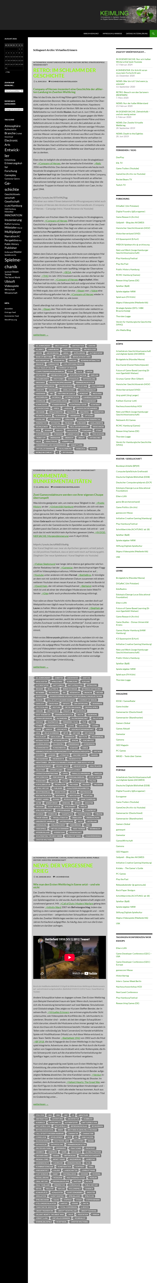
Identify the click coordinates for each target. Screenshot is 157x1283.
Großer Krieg (42, 1156)
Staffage (68, 1200)
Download (9, 137)
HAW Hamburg (10, 209)
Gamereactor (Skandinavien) (129, 717)
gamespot (120, 829)
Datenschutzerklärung (137, 33)
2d (73, 1115)
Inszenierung (42, 397)
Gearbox (40, 1152)
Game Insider (122, 706)
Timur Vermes (42, 818)
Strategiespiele (97, 62)
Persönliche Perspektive (89, 419)
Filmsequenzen (66, 386)
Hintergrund (70, 1156)
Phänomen (41, 781)
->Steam (80, 290)
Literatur (64, 755)
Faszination (53, 722)
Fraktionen (76, 1148)
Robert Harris (42, 799)
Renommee (60, 796)
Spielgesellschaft (44, 810)
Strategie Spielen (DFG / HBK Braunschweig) (130, 309)
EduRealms (121, 589)
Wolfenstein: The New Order (49, 836)
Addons (92, 346)
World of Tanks (73, 836)
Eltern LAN (121, 496)
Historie (76, 733)
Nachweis (71, 412)
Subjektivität (73, 434)
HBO (52, 394)
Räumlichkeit (42, 427)
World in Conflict (44, 452)
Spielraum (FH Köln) (125, 297)
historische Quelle (66, 394)
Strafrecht (90, 810)
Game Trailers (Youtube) (127, 168)
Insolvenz (97, 394)
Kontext (74, 748)
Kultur (8, 223)
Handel (56, 1156)
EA (76, 1137)
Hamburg (16, 205)
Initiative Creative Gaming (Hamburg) (134, 518)
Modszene (57, 1178)
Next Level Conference (127, 992)
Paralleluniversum (81, 773)
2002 (50, 1115)
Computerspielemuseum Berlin (50, 371)
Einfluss (94, 375)
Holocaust (41, 737)
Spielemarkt (70, 807)
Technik (8, 274)
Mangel (94, 755)
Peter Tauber (95, 777)
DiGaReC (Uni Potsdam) (127, 206)
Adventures (57, 1119)
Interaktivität (42, 740)
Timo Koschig (98, 434)
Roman (56, 799)
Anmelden (9, 308)
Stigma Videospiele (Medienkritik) (132, 302)
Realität (50, 1189)
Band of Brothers (44, 357)
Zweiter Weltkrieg (44, 840)
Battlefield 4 (62, 357)
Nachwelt (85, 412)
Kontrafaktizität (78, 405)
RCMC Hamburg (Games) (128, 275)
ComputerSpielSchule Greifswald (132, 471)
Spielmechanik (42, 1200)
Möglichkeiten (56, 412)
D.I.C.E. (80, 371)
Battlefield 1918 (89, 1122)
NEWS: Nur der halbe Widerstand (132, 103)
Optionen (89, 416)
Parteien (77, 1181)
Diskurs (39, 711)
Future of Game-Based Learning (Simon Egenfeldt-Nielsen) (133, 371)
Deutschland (42, 707)
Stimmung (58, 434)
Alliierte (40, 349)
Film (84, 722)
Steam (98, 430)
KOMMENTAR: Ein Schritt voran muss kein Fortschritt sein (131, 71)
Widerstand (59, 832)
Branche (40, 364)
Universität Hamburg (45, 821)
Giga (38, 733)
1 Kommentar (62, 877)
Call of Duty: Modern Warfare (61, 700)
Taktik (85, 1203)
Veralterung (51, 441)
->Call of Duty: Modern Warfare (76, 903)
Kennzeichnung (74, 1163)
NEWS (89, 857)
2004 (58, 1115)
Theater (98, 814)
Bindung (73, 360)
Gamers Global (123, 723)
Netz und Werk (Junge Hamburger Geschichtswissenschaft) (132, 251)
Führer (39, 726)
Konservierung (59, 405)
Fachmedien (62, 718)
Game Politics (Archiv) (126, 507)
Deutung (56, 707)
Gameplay (10, 175)
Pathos (89, 1181)
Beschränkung (43, 360)
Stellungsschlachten (46, 1203)
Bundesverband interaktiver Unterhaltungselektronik (76, 696)
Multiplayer (95, 766)
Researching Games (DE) (127, 280)
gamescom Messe (124, 512)
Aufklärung (79, 353)
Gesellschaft (69, 390)
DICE (69, 1137)
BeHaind (39, 689)
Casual (63, 857)
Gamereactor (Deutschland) (129, 712)
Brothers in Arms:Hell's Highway (82, 1130)
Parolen (98, 773)
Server (78, 803)
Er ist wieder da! (43, 715)
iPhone (75, 740)
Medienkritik (58, 759)
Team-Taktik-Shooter (46, 1207)
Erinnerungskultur (85, 382)
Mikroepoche (79, 766)
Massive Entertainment (87, 408)
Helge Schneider (51, 733)
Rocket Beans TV (124, 179)
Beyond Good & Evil (45, 1130)
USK (118, 557)
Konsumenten (59, 748)
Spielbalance (74, 1196)
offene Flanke (56, 770)
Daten (89, 371)
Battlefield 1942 (75, 685)
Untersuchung (66, 821)
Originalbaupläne (60, 1181)
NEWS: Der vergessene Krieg (63, 868)
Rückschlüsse (70, 799)
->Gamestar (66, 567)
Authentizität (96, 353)
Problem (69, 423)
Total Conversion (68, 1207)
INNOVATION (13, 215)
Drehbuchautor (58, 375)
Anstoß (86, 678)
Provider (74, 784)
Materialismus (69, 1174)
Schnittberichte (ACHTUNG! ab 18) (133, 529)
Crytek (19, 133)
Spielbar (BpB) (123, 286)
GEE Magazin (122, 745)
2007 (66, 1115)
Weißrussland (43, 832)
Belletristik (53, 689)
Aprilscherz (57, 681)
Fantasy (39, 722)
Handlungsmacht (87, 390)
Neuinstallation (43, 416)
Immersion (70, 737)
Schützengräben (75, 1192)
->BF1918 (38, 1041)
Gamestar (83, 726)
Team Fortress (84, 814)
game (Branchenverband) (128, 501)
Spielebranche (10, 255)
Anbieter (59, 678)
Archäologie (90, 349)
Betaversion (97, 1126)
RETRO (85, 62)
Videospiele (41, 829)
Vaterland (92, 821)
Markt (56, 1174)
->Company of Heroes (48, 163)
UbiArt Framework (45, 1211)
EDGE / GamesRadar (126, 701)
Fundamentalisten (55, 726)
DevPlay (120, 157)
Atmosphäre (13, 126)
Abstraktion (78, 346)
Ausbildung (72, 681)
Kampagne (40, 401)
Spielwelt (8, 272)
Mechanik (40, 412)
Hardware (41, 394)
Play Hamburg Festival (127, 258)
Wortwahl (61, 1222)
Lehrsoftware (88, 1170)
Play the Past (122, 264)
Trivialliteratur (60, 818)
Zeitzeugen (67, 452)
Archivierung (52, 353)
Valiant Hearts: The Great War (50, 1214)
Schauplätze (42, 1192)
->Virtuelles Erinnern (58, 1012)
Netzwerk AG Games (126, 420)
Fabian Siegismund (44, 718)
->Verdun (96, 1074)
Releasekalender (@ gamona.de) (131, 884)
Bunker (39, 700)
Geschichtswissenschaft (82, 729)
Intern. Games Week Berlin (128, 981)
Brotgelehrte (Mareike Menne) (130, 359)
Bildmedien (54, 693)
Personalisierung (76, 777)
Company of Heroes (67, 368)
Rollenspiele (75, 1189)
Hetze (65, 733)
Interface (56, 397)
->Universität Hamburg (61, 506)
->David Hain (40, 585)
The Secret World (12, 277)
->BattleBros (84, 574)
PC (18, 236)
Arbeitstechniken (71, 349)
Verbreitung (67, 441)
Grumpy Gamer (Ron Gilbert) (130, 378)
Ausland (86, 681)
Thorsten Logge (123, 316)
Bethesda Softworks (91, 689)
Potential (55, 423)
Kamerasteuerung (91, 397)
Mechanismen (42, 759)
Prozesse (98, 784)
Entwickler (73, 379)
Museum (93, 1178)
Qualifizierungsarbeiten (78, 788)
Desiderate (97, 704)
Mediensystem (75, 759)
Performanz (55, 419)
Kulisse (56, 1170)
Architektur (73, 1119)
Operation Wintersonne (47, 773)
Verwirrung (75, 825)
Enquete (67, 711)
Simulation (72, 430)
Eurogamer (121, 796)
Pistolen (54, 781)
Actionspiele (39, 62)
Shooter (89, 803)
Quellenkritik (96, 423)
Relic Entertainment (79, 427)
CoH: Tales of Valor (45, 368)
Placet (65, 781)
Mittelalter (11, 227)
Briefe (60, 1130)
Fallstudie (97, 718)
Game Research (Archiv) (127, 217)
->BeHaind (85, 585)
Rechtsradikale (43, 792)
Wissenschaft (40, 65)
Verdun (95, 1214)
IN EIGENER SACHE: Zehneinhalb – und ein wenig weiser (133, 113)
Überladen (77, 818)
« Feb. (7, 72)
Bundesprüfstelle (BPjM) (127, 466)
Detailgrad (41, 375)
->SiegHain (94, 607)
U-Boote (85, 1207)
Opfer (65, 773)
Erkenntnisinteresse (45, 386)
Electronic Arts (61, 1141)
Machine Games (80, 755)
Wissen (93, 449)
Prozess (86, 784)
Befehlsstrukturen (82, 357)
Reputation (74, 796)
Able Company (61, 346)
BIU (64, 693)
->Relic (97, 163)
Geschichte (53, 390)
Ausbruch (87, 1119)
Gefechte (40, 390)
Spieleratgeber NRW (126, 291)
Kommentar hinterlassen (64, 81)
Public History (73, 62)
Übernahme (55, 438)
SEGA (38, 430)
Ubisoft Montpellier (67, 1211)
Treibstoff (41, 438)
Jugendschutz (42, 1163)
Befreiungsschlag (79, 1126)
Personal (69, 419)
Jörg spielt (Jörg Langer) (127, 395)
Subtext (64, 1203)
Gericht (49, 729)
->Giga (44, 593)
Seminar (48, 430)
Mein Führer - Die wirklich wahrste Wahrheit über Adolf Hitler (64, 762)
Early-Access (87, 1137)
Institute (83, 737)
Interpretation (72, 397)
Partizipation (42, 777)
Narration (99, 412)
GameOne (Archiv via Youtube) (130, 174)
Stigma (78, 810)
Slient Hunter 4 (57, 1196)
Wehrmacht (95, 829)
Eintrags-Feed (10, 312)
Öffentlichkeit (74, 770)
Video (88, 825)
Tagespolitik (67, 814)
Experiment (61, 1148)
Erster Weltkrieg (44, 1148)
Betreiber (40, 693)
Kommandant (89, 401)
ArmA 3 (66, 353)
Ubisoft (81, 438)
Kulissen (40, 755)
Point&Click (74, 1185)
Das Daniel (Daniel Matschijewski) (132, 365)
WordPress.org (11, 319)
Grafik (7, 206)
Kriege (56, 408)
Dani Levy (40, 704)
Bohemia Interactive (90, 360)
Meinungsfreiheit (44, 766)
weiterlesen (40, 334)
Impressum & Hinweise (112, 33)
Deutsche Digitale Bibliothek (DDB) (133, 477)
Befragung (92, 685)
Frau (92, 722)
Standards (87, 430)
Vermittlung (76, 445)
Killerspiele (58, 744)
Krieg (91, 1167)
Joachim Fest (88, 740)
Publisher (81, 423)
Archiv (39, 353)
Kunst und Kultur (56, 62)
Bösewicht (75, 693)
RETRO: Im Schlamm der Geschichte (64, 73)
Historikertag (122, 975)
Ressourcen (98, 427)
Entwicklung (89, 379)
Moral (19, 228)
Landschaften (70, 1170)
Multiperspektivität (76, 1178)
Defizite (66, 704)
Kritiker (97, 751)
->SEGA (67, 272)
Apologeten (41, 681)
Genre (38, 729)
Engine (91, 1141)
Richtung (88, 796)
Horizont (83, 394)
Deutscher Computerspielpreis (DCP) (134, 482)
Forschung (11, 171)
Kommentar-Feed (12, 316)
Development (57, 1137)
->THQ (44, 275)
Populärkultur (43, 784)
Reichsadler (85, 792)
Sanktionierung (88, 799)
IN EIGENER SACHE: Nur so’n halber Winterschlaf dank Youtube (133, 60)
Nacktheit (40, 770)
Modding (96, 1174)
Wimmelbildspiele (44, 1222)
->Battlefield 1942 (70, 1037)
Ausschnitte (55, 1122)
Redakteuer (60, 792)
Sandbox (89, 1189)
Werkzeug (81, 449)
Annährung (53, 349)
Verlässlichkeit (58, 825)
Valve (38, 441)
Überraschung (93, 818)
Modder (84, 1174)
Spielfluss (89, 1196)
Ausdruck (40, 1122)
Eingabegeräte (42, 379)
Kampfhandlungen (58, 401)
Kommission (89, 744)
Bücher (99, 693)
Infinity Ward (59, 1159)
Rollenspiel (9, 252)
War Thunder (79, 829)
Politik (92, 781)
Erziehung (92, 715)
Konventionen (42, 408)
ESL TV (119, 163)
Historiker (89, 733)
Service (59, 430)
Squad (56, 1200)
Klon (88, 1163)
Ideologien (56, 737)
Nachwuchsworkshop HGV (129, 406)
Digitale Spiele (91, 707)
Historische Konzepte (90, 1156)
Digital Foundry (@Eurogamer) (130, 211)
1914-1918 (40, 1115)
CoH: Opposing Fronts (73, 364)
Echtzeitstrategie (78, 375)
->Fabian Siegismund (44, 563)
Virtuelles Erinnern (45, 449)
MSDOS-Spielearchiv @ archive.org (132, 244)
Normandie (60, 416)
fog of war (82, 386)
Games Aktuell (123, 728)
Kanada (75, 401)
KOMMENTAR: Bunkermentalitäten (62, 478)
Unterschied (95, 438)
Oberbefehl (75, 416)
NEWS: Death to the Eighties (129, 133)
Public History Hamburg (127, 269)
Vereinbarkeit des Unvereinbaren (51, 445)
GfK (100, 729)
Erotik (80, 715)
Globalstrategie (93, 1152)
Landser (52, 755)
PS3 (19, 240)
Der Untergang (81, 704)
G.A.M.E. (71, 726)
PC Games (121, 750)
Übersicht (69, 438)
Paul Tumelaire (43, 1185)
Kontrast (95, 405)
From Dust (90, 1148)
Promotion (60, 784)
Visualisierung (65, 449)
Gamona (120, 739)
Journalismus (42, 744)
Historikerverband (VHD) (128, 233)
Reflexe (61, 1189)
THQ (86, 434)
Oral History (42, 1181)
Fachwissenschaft (79, 718)
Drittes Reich (53, 711)
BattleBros (58, 685)
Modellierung (42, 1178)
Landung (68, 408)
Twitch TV (121, 185)
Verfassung (41, 825)
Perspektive (41, 423)
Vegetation (83, 1214)
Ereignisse (40, 382)
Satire (38, 803)
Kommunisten (42, 748)
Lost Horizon (42, 1174)
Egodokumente (43, 1141)
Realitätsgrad (59, 427)
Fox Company (98, 386)
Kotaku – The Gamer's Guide (129, 868)
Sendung (66, 803)
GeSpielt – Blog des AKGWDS (130, 222)
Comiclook (41, 1137)
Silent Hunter (54, 807)
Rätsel (39, 1189)
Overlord (40, 419)
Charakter (73, 1133)
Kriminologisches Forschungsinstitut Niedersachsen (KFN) (63, 751)
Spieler (83, 807)
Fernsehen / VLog (70, 722)
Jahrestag (90, 1159)
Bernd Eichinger (70, 689)
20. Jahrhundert (43, 346)
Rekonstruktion (43, 796)
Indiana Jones (42, 1159)
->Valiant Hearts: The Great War (83, 1082)
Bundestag (41, 696)
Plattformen (79, 781)
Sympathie (52, 814)
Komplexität (42, 405)
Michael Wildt (62, 766)
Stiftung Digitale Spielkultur (129, 546)
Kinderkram (73, 744)
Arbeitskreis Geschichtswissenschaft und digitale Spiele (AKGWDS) (133, 352)
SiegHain (40, 807)
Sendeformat (52, 803)
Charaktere (53, 364)
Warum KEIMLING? (91, 33)
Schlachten (57, 1192)
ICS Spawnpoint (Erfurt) (127, 239)
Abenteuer (83, 1115)
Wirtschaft (10, 289)
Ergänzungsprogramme (60, 382)
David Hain (53, 704)
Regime (73, 792)
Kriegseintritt (42, 1170)
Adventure (53, 857)
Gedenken (52, 1152)
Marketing (15, 224)
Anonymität (72, 678)
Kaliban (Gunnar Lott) (126, 400)
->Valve (93, 290)
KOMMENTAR (39, 470)
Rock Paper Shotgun (125, 890)
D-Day (70, 371)
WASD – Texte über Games (128, 756)
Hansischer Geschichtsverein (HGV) (133, 228)
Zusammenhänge (93, 836)
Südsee (75, 1203)
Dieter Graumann (73, 707)
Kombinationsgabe (44, 1167)
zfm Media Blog (123, 330)
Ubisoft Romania (88, 1211)
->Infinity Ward (53, 907)
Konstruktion (64, 1167)
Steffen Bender (43, 434)
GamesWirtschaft (124, 840)
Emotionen (59, 379)
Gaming (95, 726)
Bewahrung (59, 360)
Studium (40, 814)
